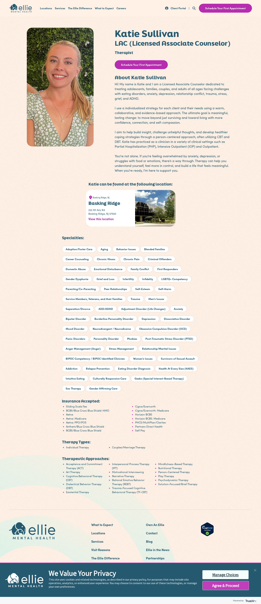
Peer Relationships (115, 289)
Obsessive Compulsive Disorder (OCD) (163, 329)
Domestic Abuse (76, 269)
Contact (151, 533)
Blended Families (154, 249)
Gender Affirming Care (103, 388)
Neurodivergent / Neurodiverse (112, 329)
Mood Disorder (75, 329)
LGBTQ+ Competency (174, 279)
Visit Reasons (100, 549)
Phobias (132, 338)
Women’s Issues (143, 358)
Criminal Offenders (160, 259)
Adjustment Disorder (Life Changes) (143, 309)
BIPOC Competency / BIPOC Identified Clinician (95, 358)
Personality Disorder (106, 338)
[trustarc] (250, 600)
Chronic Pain (132, 259)
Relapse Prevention (98, 368)
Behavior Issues (126, 249)
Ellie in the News (157, 549)
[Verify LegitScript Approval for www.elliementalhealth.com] (207, 529)
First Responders (167, 269)
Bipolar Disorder (76, 319)
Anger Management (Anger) (83, 348)
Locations (46, 8)
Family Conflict (140, 269)
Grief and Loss (105, 279)
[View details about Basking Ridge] (156, 211)
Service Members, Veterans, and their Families (94, 299)
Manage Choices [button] (225, 574)
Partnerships (155, 558)
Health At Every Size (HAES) (176, 368)
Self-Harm (164, 289)
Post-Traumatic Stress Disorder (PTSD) (169, 338)
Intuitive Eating (75, 378)
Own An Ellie (155, 524)
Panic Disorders (75, 338)
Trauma (135, 299)
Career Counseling (77, 259)
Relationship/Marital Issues (159, 348)
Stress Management (121, 348)
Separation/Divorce (78, 309)
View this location (101, 219)
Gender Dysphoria (77, 279)
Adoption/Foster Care (79, 249)
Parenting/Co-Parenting (81, 289)
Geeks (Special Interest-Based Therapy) (159, 378)
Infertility (128, 279)
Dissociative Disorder (177, 319)
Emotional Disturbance (108, 269)
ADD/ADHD (106, 309)
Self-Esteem (142, 289)
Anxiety (178, 309)
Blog (149, 541)
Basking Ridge (104, 203)
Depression (149, 319)
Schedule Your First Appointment (141, 64)
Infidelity (147, 279)
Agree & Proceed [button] (225, 585)
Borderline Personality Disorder (113, 319)
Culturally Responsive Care (109, 378)
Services (60, 8)
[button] (255, 569)
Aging (104, 249)
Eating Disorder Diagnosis (134, 368)
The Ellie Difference (80, 8)
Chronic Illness (106, 259)
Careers (121, 8)
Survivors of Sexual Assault (178, 358)
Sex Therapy (73, 388)
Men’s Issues (156, 299)
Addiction (72, 368)
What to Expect (104, 8)
